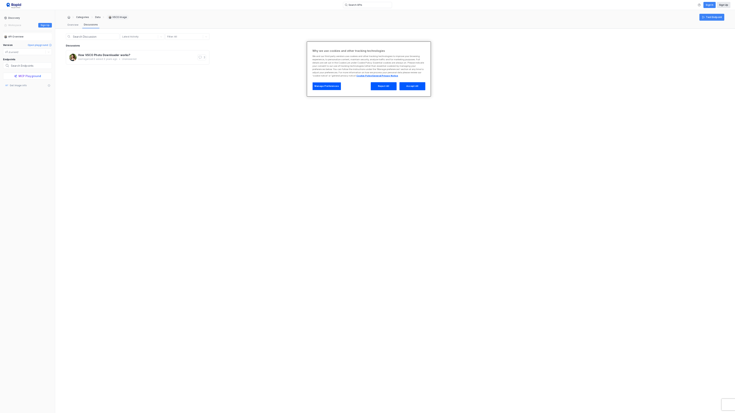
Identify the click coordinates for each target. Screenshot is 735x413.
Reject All (383, 86)
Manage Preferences (326, 86)
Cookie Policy (364, 75)
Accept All (412, 86)
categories (82, 17)
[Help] (699, 5)
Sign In (709, 4)
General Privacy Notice (385, 75)
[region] (369, 69)
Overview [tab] (72, 24)
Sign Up (723, 4)
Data (97, 17)
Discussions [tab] (91, 24)
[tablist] (82, 24)
